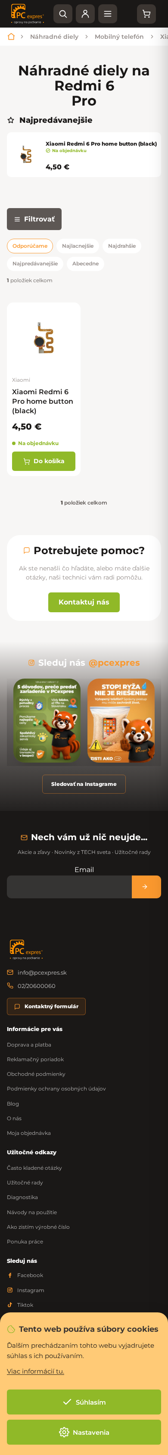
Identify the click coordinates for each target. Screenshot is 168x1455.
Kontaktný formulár (51, 1006)
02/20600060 (37, 985)
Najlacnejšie (77, 246)
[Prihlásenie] (85, 13)
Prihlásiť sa (146, 886)
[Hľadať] (62, 13)
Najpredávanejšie (35, 263)
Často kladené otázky (34, 1168)
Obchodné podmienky (36, 1074)
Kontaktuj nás (84, 602)
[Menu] (107, 13)
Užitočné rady (25, 1182)
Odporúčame (29, 246)
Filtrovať (39, 219)
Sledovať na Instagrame (84, 784)
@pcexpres (114, 662)
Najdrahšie (122, 246)
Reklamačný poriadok (35, 1059)
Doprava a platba (29, 1044)
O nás (14, 1118)
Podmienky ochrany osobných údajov (56, 1088)
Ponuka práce (25, 1241)
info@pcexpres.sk (42, 972)
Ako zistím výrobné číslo (38, 1227)
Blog (13, 1103)
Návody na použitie (32, 1212)
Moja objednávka (29, 1133)
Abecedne (85, 263)
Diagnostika (22, 1197)
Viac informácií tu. (35, 1371)
